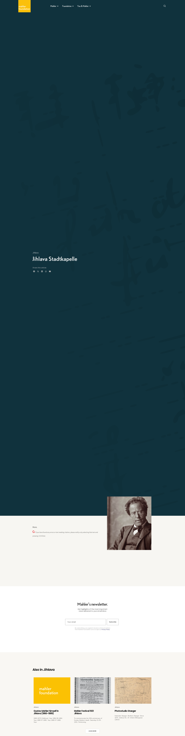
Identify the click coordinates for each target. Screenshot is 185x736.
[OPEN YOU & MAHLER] (90, 6)
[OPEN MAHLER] (58, 6)
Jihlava (36, 253)
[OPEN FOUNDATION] (73, 6)
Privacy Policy (106, 629)
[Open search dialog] (164, 6)
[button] (34, 271)
